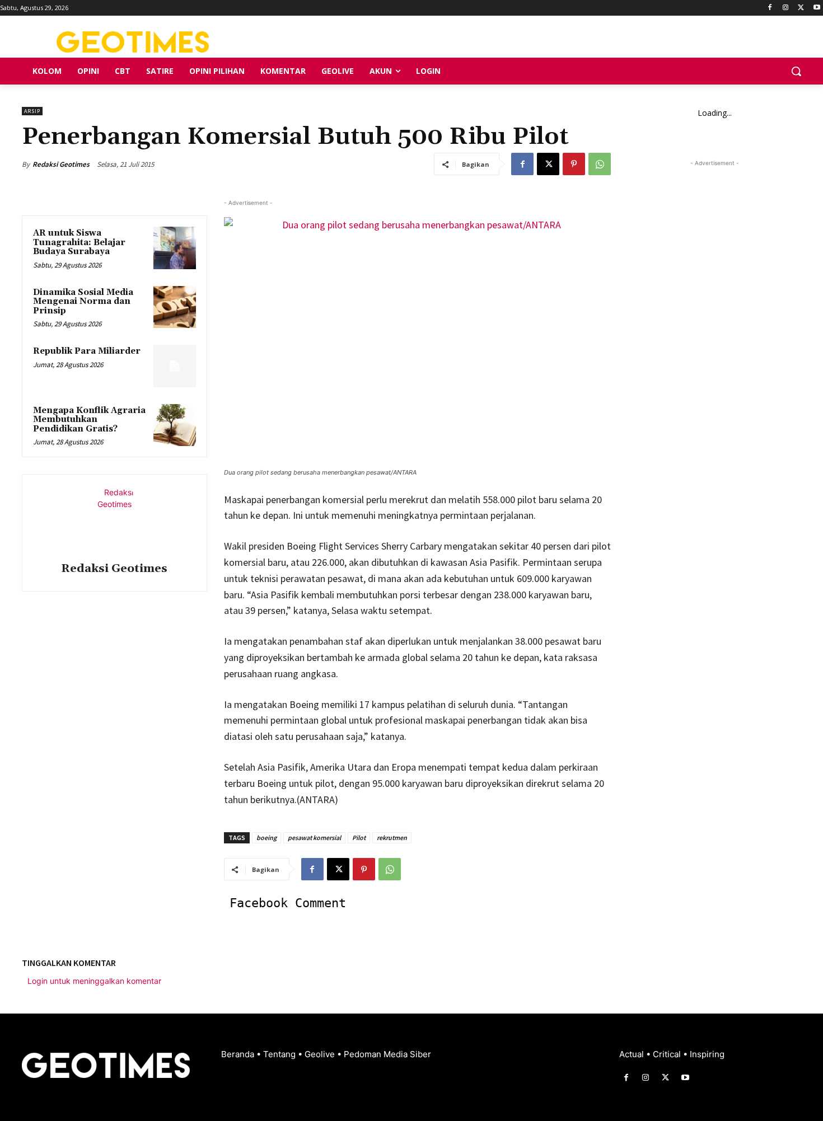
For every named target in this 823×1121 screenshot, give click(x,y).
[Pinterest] (574, 164)
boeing (266, 837)
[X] (800, 8)
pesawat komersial (314, 837)
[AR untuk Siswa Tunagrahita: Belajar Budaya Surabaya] (174, 248)
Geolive (321, 1054)
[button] (796, 71)
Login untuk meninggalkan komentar (94, 981)
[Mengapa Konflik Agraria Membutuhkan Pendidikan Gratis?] (174, 425)
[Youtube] (816, 8)
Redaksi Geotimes (61, 164)
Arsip (32, 111)
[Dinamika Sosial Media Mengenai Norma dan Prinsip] (174, 307)
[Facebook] (770, 8)
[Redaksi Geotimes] (114, 520)
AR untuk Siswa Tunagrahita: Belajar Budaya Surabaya (79, 242)
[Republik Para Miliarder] (174, 366)
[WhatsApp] (599, 164)
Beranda (238, 1054)
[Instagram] (785, 8)
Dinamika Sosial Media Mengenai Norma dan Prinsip (83, 301)
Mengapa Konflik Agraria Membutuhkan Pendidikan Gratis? (89, 419)
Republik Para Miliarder (87, 351)
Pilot (359, 837)
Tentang (280, 1054)
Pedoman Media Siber (387, 1054)
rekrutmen (392, 837)
